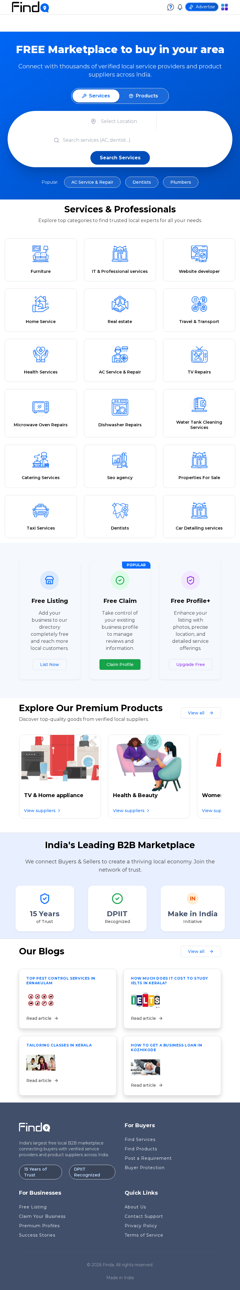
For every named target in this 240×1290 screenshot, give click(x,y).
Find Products (141, 1149)
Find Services (140, 1139)
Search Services (120, 157)
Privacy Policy (141, 1225)
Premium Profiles (39, 1225)
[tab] (96, 95)
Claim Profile (120, 664)
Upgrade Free (190, 664)
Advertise (205, 6)
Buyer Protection (145, 1167)
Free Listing (33, 1207)
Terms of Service (144, 1235)
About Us (135, 1207)
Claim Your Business (42, 1216)
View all (196, 713)
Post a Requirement (148, 1158)
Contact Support (144, 1216)
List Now (49, 664)
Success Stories (37, 1235)
